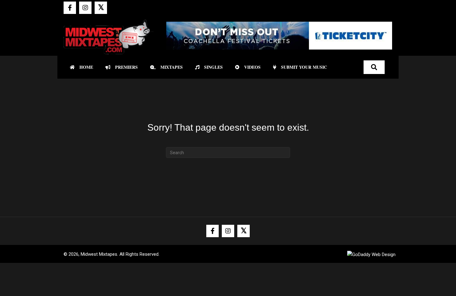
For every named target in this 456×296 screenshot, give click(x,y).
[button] (70, 8)
